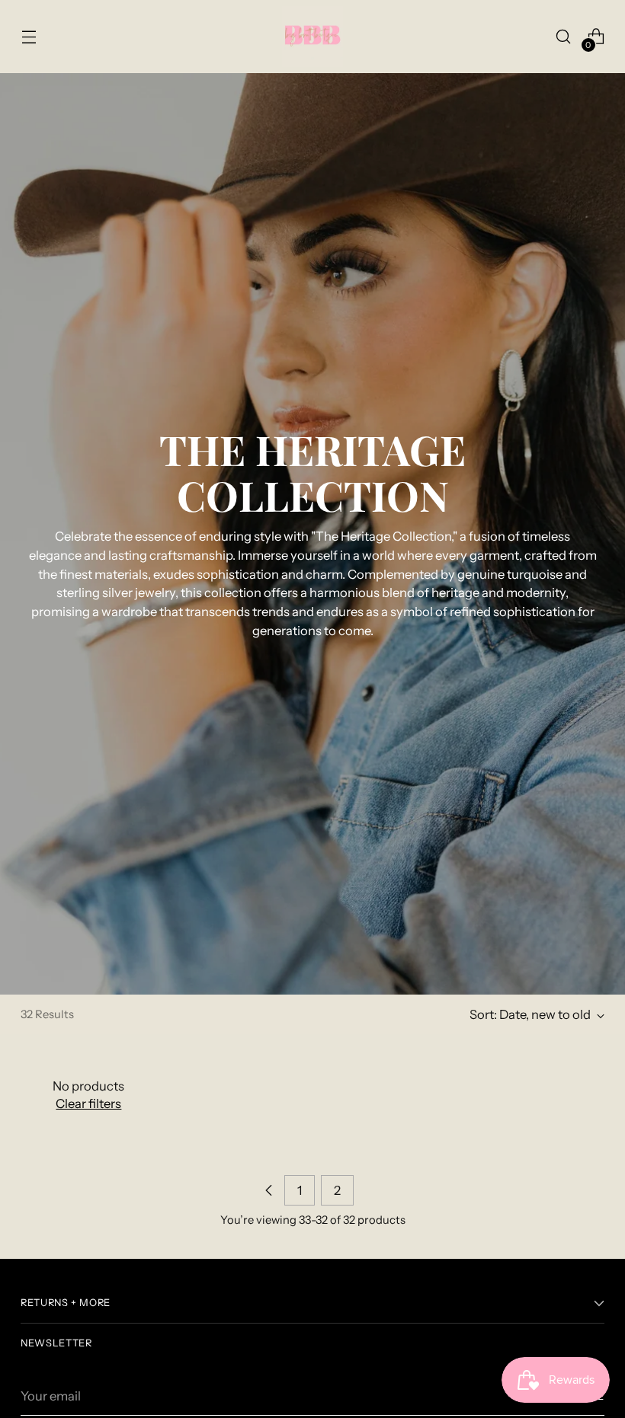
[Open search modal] (563, 37)
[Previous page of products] (269, 1190)
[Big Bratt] (312, 36)
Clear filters (88, 1103)
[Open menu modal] (28, 37)
